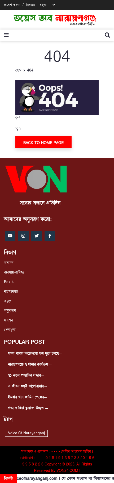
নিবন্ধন (30, 4)
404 (30, 70)
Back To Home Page (43, 142)
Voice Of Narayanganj (26, 433)
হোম (18, 70)
